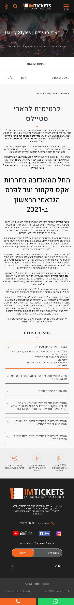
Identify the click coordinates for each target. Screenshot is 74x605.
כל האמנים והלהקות (45, 46)
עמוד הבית (61, 46)
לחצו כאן (62, 360)
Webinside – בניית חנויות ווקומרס (18, 591)
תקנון (45, 591)
